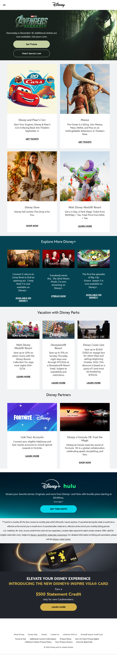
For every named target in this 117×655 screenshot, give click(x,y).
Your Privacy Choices (64, 642)
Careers (44, 634)
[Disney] (58, 4)
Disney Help (32, 634)
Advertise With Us (70, 634)
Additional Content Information (43, 639)
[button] (4, 5)
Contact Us (55, 634)
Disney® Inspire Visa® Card (92, 634)
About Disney (19, 634)
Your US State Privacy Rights (87, 639)
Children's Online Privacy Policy (38, 642)
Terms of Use (20, 639)
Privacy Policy (65, 639)
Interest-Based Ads (84, 642)
